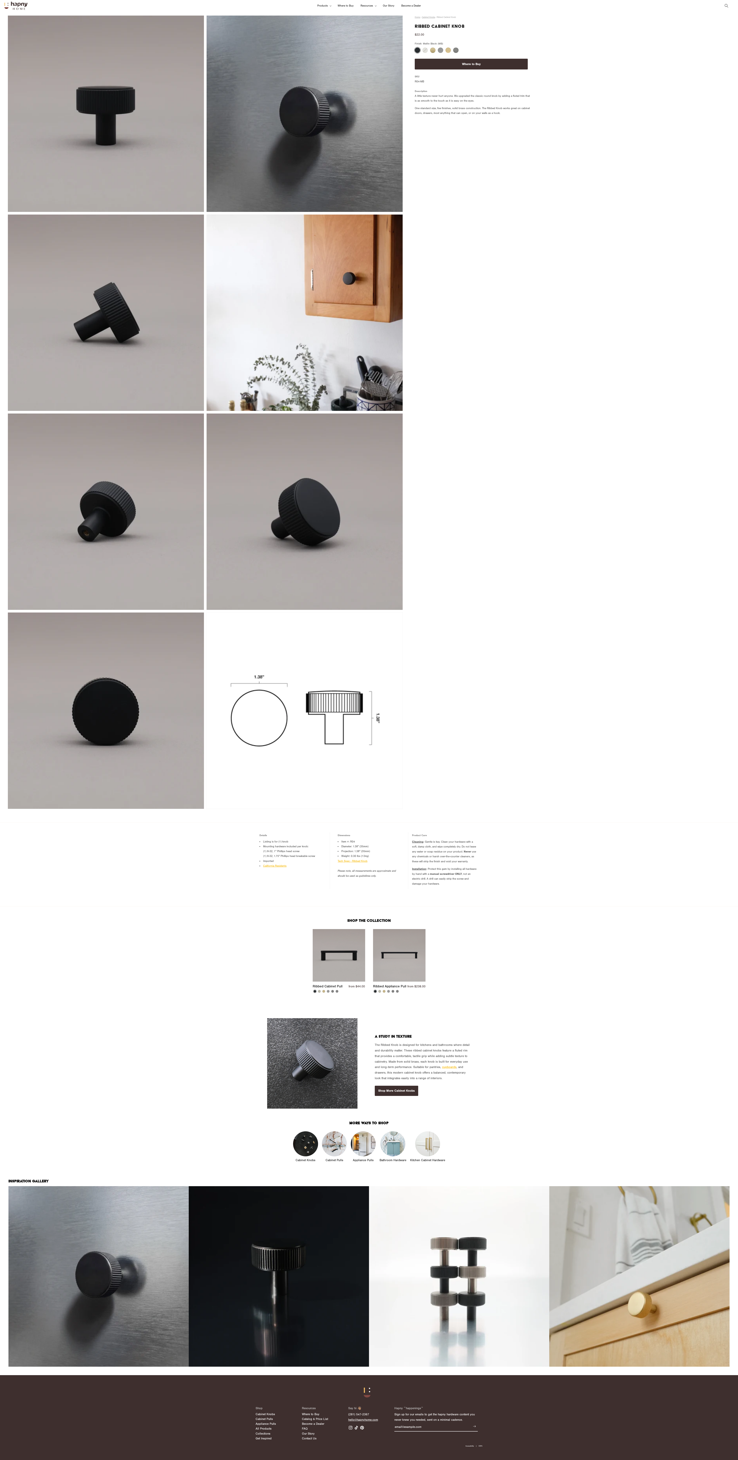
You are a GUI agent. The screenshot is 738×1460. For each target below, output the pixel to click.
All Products (264, 1428)
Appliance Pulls (266, 1424)
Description (421, 91)
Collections (263, 1433)
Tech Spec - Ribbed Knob (352, 861)
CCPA (480, 1446)
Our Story (308, 1433)
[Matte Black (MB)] (417, 50)
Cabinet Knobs (265, 1414)
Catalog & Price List (315, 1419)
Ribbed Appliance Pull (389, 986)
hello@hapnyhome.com (363, 1420)
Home (417, 17)
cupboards (449, 1067)
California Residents (275, 865)
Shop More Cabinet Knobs (396, 1090)
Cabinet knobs (428, 17)
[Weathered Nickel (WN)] (456, 50)
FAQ (305, 1428)
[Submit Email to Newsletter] (474, 1427)
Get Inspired (264, 1438)
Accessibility (469, 1446)
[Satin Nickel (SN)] (440, 50)
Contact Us (309, 1438)
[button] (324, 6)
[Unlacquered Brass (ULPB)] (448, 50)
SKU (417, 76)
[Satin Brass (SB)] (432, 50)
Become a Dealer (313, 1424)
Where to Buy (471, 64)
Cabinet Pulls (264, 1419)
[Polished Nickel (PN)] (425, 50)
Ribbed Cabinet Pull (327, 986)
